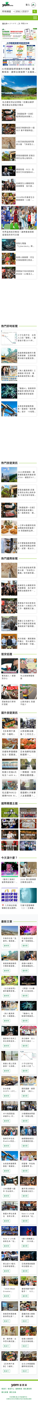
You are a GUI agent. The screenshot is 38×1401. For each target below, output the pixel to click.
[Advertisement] (19, 302)
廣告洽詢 (12, 1392)
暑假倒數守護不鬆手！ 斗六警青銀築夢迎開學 (28, 1291)
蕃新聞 (6, 946)
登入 (28, 4)
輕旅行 (6, 1321)
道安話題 (6, 654)
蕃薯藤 (7, 4)
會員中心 (11, 1389)
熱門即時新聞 (9, 326)
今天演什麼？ (9, 857)
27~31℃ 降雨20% (19, 23)
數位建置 (5, 1392)
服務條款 (19, 1389)
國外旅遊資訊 (9, 713)
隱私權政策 (27, 1389)
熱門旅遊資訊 (9, 463)
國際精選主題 (9, 803)
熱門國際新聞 (9, 558)
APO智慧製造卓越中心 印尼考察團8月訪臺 (9, 1116)
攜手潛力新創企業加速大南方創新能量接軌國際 (28, 1191)
